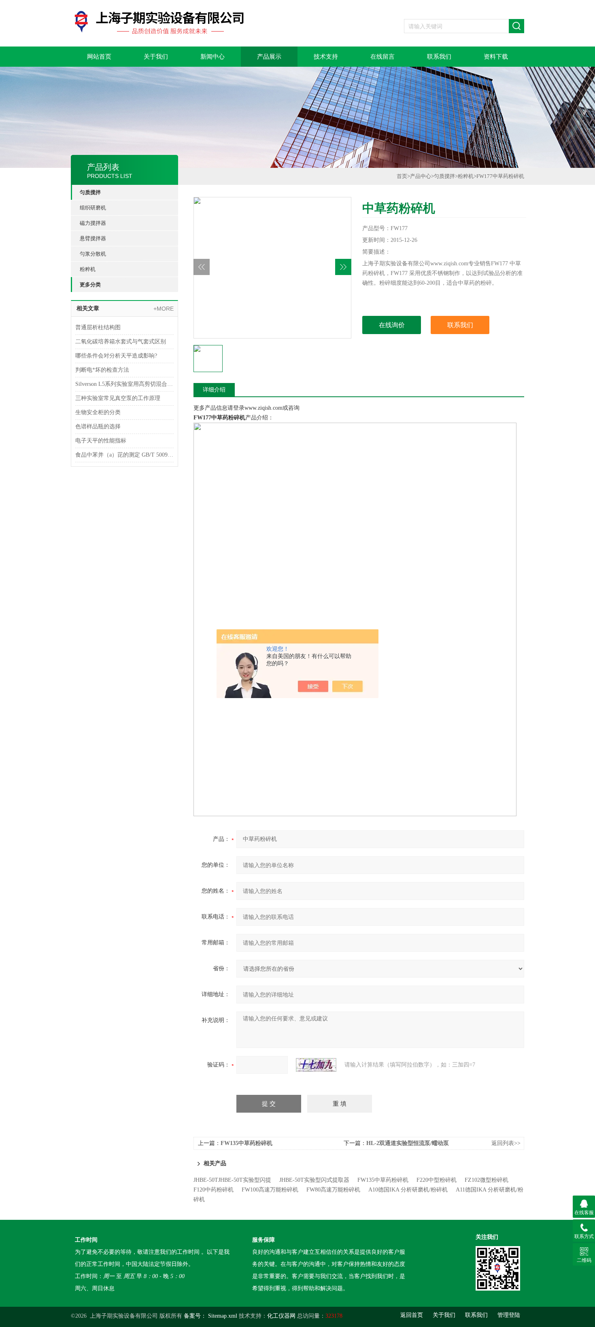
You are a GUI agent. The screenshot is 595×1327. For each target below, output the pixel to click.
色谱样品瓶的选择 (98, 426)
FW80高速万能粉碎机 (333, 1190)
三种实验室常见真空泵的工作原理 (117, 398)
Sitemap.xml (222, 1316)
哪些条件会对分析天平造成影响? (116, 356)
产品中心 (420, 176)
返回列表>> (506, 1143)
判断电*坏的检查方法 (102, 370)
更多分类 (90, 284)
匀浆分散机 (93, 254)
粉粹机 (88, 269)
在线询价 (392, 325)
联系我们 (439, 56)
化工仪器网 (281, 1316)
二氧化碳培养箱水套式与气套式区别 (120, 342)
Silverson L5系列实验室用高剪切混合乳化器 (124, 384)
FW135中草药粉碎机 (246, 1143)
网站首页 (99, 56)
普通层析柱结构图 (98, 327)
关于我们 (156, 56)
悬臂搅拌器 (93, 238)
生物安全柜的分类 (98, 412)
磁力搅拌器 (93, 223)
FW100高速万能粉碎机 (270, 1190)
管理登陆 (508, 1315)
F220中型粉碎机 (436, 1180)
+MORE (163, 308)
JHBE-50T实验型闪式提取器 (314, 1180)
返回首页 (411, 1315)
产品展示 (269, 56)
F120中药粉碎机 (213, 1190)
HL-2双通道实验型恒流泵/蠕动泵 (407, 1143)
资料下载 (496, 56)
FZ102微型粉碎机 (486, 1180)
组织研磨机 (93, 208)
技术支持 (326, 56)
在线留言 (382, 56)
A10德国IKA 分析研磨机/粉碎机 (408, 1190)
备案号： (195, 1316)
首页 (402, 176)
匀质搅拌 (90, 192)
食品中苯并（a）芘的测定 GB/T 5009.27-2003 (124, 455)
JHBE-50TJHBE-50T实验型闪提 (232, 1180)
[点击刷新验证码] (316, 1065)
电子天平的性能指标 (100, 441)
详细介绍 (214, 390)
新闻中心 (212, 56)
